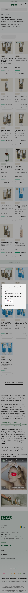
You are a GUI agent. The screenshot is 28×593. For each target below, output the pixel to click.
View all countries (9, 305)
